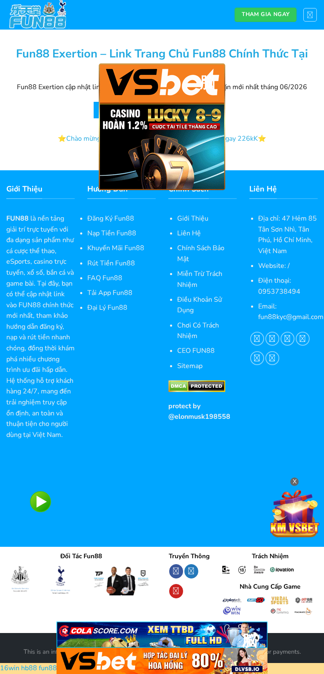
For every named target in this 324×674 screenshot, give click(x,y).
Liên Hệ (189, 233)
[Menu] (310, 15)
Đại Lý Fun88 (107, 307)
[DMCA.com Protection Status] (196, 385)
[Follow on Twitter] (191, 571)
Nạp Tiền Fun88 (111, 233)
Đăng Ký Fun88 (110, 218)
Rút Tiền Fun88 (111, 263)
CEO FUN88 (196, 350)
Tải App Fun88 (109, 292)
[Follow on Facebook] (176, 571)
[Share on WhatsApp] (257, 339)
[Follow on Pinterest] (176, 591)
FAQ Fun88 (104, 278)
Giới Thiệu (192, 218)
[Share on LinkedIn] (272, 358)
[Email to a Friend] (303, 339)
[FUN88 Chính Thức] (48, 15)
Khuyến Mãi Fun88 (115, 248)
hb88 (29, 668)
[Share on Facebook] (272, 339)
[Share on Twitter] (287, 339)
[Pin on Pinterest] (257, 358)
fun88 (48, 668)
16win (9, 668)
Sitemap (189, 366)
